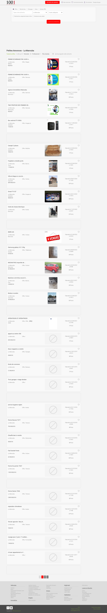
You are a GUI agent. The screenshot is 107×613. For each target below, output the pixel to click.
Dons (36, 9)
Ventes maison (32, 585)
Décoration (85, 585)
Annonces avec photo (39, 16)
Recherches (23, 9)
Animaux (84, 600)
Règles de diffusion (75, 609)
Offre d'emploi (32, 600)
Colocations (32, 592)
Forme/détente (86, 596)
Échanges (30, 9)
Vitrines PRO (43, 9)
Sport (83, 597)
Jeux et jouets (85, 595)
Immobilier (14, 600)
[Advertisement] (53, 35)
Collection (84, 599)
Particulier (26, 54)
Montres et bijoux (50, 596)
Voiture (12, 588)
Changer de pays (96, 2)
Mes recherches (66, 2)
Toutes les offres (11, 54)
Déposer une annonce (52, 2)
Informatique (67, 589)
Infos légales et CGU (75, 610)
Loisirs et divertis (87, 588)
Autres (48, 599)
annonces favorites (78, 2)
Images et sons (68, 588)
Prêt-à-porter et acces (52, 593)
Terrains (31, 591)
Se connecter (89, 2)
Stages (48, 586)
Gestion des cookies (95, 607)
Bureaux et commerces (34, 595)
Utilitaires (13, 592)
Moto (12, 589)
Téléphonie (67, 590)
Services (48, 588)
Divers (48, 591)
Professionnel (35, 54)
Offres (15, 9)
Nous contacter (96, 609)
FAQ (79, 607)
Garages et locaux (33, 593)
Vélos (12, 597)
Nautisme (13, 596)
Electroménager (68, 599)
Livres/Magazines (86, 593)
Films (83, 590)
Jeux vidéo (67, 592)
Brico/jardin (67, 600)
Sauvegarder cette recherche (64, 54)
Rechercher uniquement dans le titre (23, 16)
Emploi (31, 598)
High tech (67, 585)
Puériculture (49, 595)
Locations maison (33, 588)
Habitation (67, 595)
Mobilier (66, 597)
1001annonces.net (16, 611)
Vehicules (13, 585)
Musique (84, 592)
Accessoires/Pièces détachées (16, 594)
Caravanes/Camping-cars (17, 590)
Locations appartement (34, 589)
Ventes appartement (34, 586)
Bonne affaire (49, 597)
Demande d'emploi (51, 585)
